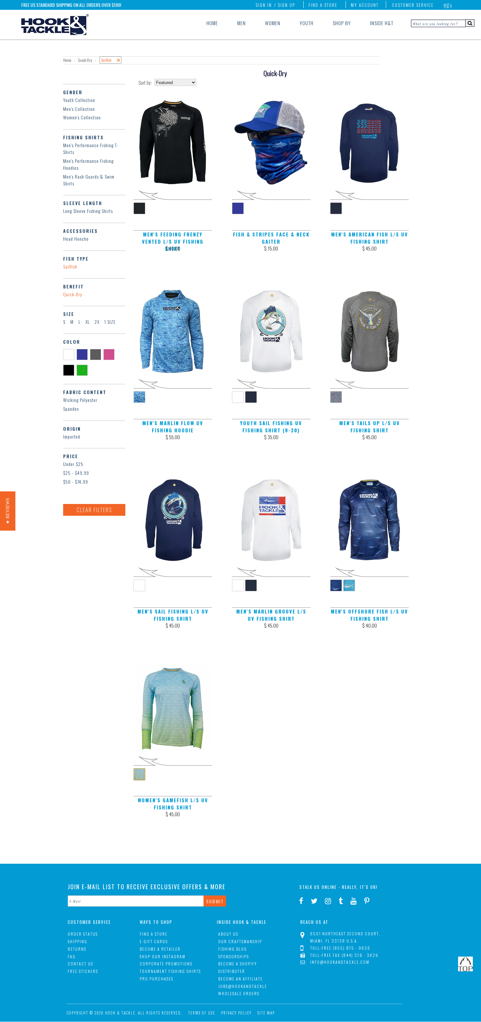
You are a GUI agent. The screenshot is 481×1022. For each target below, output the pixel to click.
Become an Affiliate (240, 978)
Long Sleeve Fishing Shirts (88, 210)
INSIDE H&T (381, 22)
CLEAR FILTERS (94, 510)
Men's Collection (79, 108)
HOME (212, 22)
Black (70, 370)
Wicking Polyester (80, 399)
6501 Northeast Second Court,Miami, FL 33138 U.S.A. (345, 937)
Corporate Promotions (166, 963)
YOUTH (306, 22)
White (70, 354)
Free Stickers (83, 971)
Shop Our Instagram (163, 956)
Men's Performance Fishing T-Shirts (90, 148)
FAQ (72, 956)
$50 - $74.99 (75, 481)
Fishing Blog (232, 949)
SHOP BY (342, 22)
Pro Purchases (156, 978)
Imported (71, 436)
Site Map (266, 1012)
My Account (365, 5)
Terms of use (201, 1012)
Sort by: (145, 82)
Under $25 (73, 463)
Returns (77, 949)
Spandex (71, 408)
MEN (241, 22)
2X (97, 321)
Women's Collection (82, 117)
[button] (7, 511)
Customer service (413, 5)
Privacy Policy (236, 1012)
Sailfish (70, 266)
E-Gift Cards (154, 941)
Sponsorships (233, 956)
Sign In (264, 5)
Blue (83, 354)
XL (87, 321)
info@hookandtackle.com (339, 962)
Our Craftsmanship (240, 941)
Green (83, 370)
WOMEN (272, 22)
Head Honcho (76, 238)
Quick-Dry (72, 294)
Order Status (83, 934)
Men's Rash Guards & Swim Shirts (89, 180)
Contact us (80, 963)
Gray (96, 354)
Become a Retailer (160, 949)
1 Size (110, 321)
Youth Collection (79, 99)
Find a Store (323, 5)
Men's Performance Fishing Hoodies (88, 164)
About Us (228, 934)
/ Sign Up (284, 5)
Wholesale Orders (238, 993)
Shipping (77, 941)
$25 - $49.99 (76, 472)
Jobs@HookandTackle (242, 986)
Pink (110, 354)
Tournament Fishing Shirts (170, 971)
